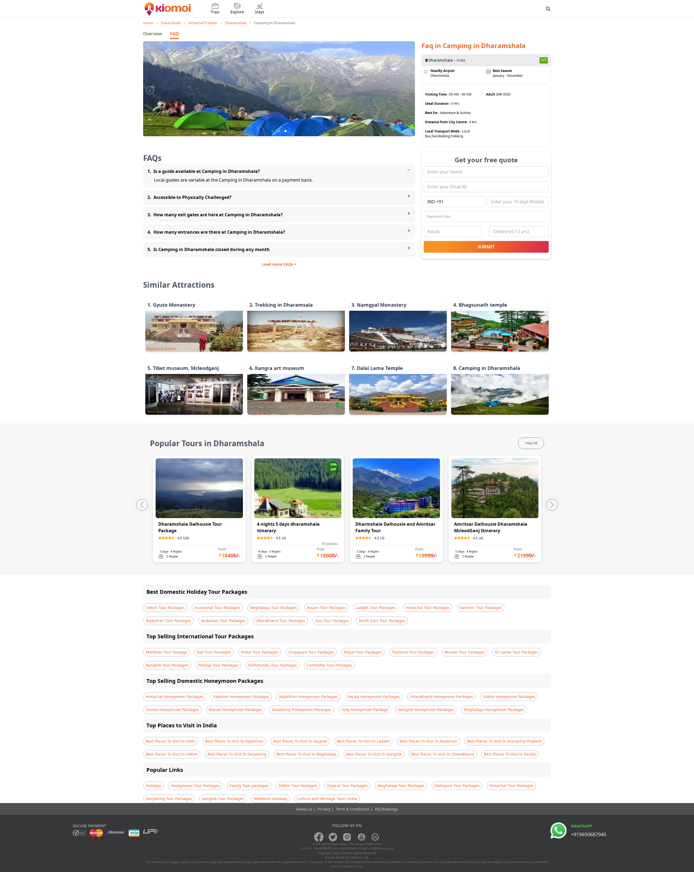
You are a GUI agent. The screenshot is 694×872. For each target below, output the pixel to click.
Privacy (325, 808)
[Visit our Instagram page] (347, 837)
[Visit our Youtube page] (361, 837)
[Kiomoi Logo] (168, 9)
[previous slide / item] (150, 88)
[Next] (552, 504)
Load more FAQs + (279, 264)
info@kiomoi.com (381, 848)
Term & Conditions (353, 808)
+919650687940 (588, 834)
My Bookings (386, 808)
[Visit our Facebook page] (319, 837)
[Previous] (142, 504)
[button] (272, 131)
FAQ (174, 34)
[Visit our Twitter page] (333, 837)
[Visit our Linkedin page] (375, 837)
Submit (486, 247)
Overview (152, 34)
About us (304, 808)
